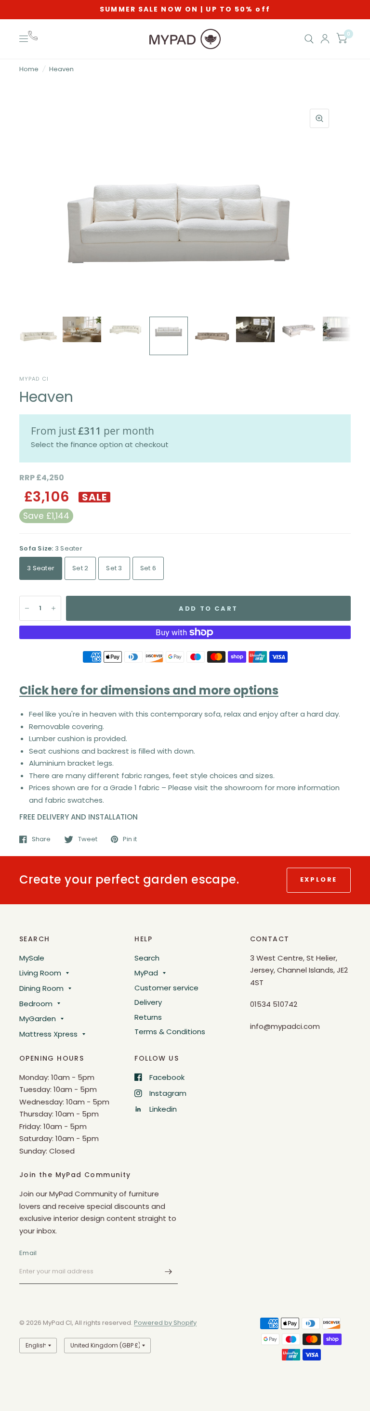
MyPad (146, 973)
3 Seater (40, 568)
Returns (148, 1017)
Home (29, 69)
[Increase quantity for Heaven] (53, 608)
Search (146, 958)
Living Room (40, 973)
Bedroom (36, 1004)
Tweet (87, 839)
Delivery (148, 1002)
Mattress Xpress (48, 1034)
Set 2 (80, 568)
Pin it (130, 839)
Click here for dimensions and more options (148, 690)
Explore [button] (318, 879)
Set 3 (114, 568)
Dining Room (41, 988)
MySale (31, 958)
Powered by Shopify (165, 1322)
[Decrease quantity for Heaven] (27, 608)
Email (28, 1252)
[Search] (309, 39)
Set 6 (148, 568)
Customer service (166, 988)
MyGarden (37, 1018)
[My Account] (325, 39)
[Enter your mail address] (168, 1271)
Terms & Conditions (169, 1031)
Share (41, 839)
